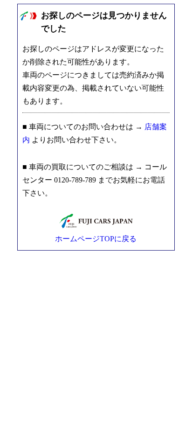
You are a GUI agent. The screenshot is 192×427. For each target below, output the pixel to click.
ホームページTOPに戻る (96, 239)
